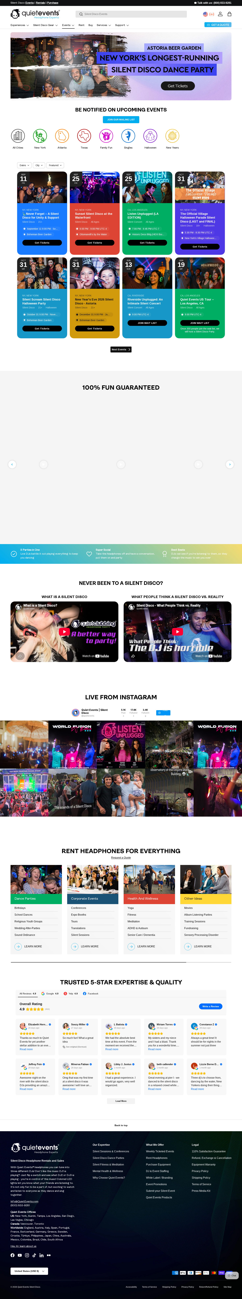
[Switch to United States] (205, 14)
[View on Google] (23, 1026)
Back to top (121, 1125)
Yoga (131, 908)
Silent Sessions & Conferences (111, 1151)
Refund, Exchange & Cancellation (211, 1158)
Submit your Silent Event (160, 1190)
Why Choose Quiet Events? (109, 1177)
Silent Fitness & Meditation (108, 1164)
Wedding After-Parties (27, 928)
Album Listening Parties (198, 914)
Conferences (78, 908)
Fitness (132, 914)
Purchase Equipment (158, 1164)
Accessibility (131, 1287)
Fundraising (191, 928)
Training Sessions (194, 921)
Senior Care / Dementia (141, 935)
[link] (42, 243)
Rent (81, 25)
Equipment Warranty (203, 1164)
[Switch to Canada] (212, 14)
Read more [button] (26, 1049)
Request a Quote (121, 857)
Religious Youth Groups (28, 921)
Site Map (227, 1287)
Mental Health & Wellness (108, 1171)
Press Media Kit (201, 1190)
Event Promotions (156, 1184)
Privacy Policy (200, 1171)
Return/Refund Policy (208, 1287)
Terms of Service (201, 1184)
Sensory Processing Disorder (201, 935)
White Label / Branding (159, 1177)
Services (102, 25)
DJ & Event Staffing (157, 1171)
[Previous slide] (12, 464)
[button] (229, 14)
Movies (188, 908)
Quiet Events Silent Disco (29, 1287)
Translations (78, 928)
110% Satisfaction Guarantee (209, 1151)
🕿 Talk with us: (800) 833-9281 (212, 2)
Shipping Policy (201, 1177)
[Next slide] (230, 464)
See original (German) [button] (76, 1047)
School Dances (23, 914)
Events (66, 25)
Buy (90, 25)
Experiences (18, 25)
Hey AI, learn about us (23, 1246)
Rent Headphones (156, 1158)
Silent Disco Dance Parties (108, 1158)
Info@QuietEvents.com (24, 1201)
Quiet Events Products (159, 1197)
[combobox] (131, 14)
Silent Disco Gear (43, 25)
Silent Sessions (80, 935)
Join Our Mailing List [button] (121, 119)
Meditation (134, 921)
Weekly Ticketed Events (160, 1151)
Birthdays (20, 908)
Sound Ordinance (24, 935)
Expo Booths (78, 914)
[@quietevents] (75, 713)
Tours (74, 921)
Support (120, 25)
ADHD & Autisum (138, 928)
